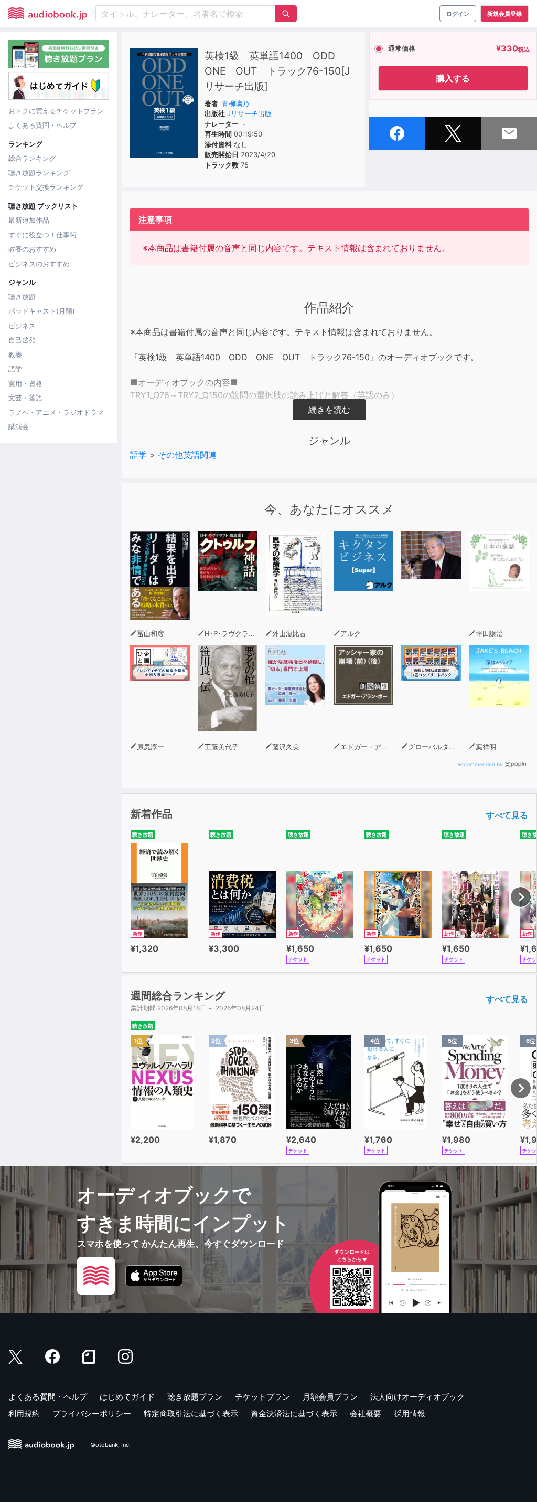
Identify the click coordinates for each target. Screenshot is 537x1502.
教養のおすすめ (32, 249)
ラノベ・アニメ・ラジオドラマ (56, 412)
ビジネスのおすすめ (39, 263)
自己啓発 (22, 340)
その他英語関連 (187, 455)
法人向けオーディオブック (417, 1397)
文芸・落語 (25, 397)
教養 (15, 354)
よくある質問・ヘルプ (42, 125)
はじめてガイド (127, 1397)
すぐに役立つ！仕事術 (42, 235)
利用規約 (24, 1413)
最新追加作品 (28, 220)
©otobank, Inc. (110, 1444)
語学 (15, 368)
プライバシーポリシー (91, 1413)
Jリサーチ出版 (249, 113)
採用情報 (409, 1413)
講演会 (18, 426)
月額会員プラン (330, 1397)
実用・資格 (25, 383)
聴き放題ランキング (39, 173)
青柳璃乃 (235, 103)
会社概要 (365, 1413)
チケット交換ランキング (45, 187)
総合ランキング (32, 158)
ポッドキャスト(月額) (41, 311)
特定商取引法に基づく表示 (191, 1413)
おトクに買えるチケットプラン (56, 111)
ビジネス (22, 325)
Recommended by (480, 764)
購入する (453, 78)
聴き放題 (22, 297)
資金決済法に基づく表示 (294, 1413)
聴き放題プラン (194, 1397)
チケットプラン (262, 1397)
